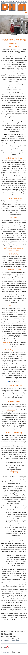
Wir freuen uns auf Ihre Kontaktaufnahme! (13, 631)
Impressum (5, 652)
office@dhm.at (6, 342)
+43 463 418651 (14, 473)
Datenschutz (16, 652)
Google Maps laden (14, 381)
